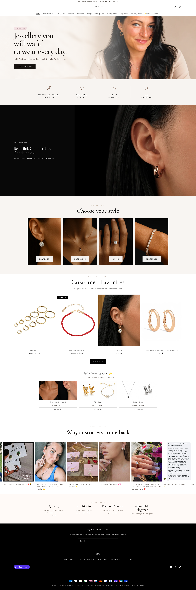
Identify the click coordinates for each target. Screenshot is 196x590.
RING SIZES (102, 559)
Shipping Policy (124, 585)
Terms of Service (111, 585)
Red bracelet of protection (76, 350)
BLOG (129, 559)
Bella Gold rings (34, 350)
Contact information (137, 585)
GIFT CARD (68, 559)
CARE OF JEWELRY (117, 559)
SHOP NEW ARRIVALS (24, 66)
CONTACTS (80, 559)
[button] (59, 13)
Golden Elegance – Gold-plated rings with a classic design (161, 350)
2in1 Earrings (119, 350)
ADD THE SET (57, 409)
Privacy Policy (99, 585)
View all (98, 361)
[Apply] (115, 541)
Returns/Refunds (87, 585)
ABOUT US (91, 559)
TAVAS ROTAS (62, 585)
